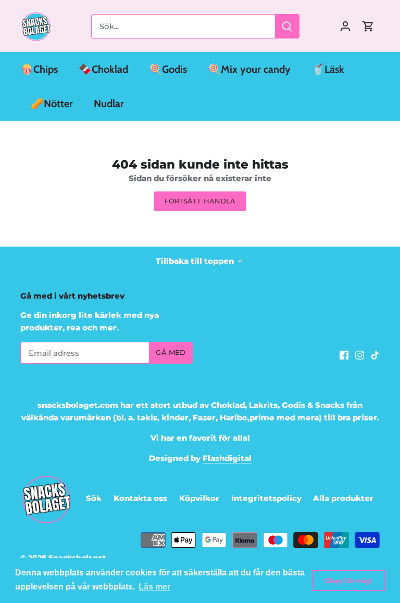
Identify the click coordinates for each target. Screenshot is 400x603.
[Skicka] (287, 26)
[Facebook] (344, 354)
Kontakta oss (140, 498)
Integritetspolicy (266, 498)
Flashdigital (227, 458)
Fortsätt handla (200, 201)
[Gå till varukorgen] (368, 26)
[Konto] (345, 26)
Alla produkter (343, 498)
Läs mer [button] (154, 586)
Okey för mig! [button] (348, 580)
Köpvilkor (199, 498)
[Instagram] (359, 354)
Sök (94, 498)
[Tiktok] (375, 354)
